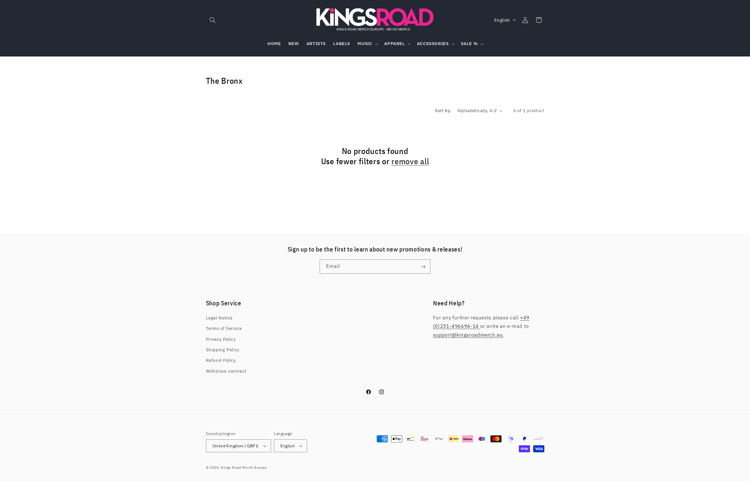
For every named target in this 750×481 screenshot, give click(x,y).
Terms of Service (224, 328)
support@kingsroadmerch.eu (468, 335)
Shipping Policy (222, 349)
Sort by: (443, 110)
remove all (410, 161)
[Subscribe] (423, 266)
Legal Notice (219, 318)
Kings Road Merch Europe (244, 467)
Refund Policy (221, 360)
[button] (212, 20)
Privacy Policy (221, 339)
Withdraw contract (226, 371)
